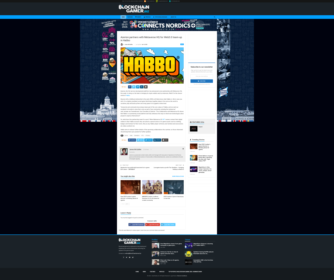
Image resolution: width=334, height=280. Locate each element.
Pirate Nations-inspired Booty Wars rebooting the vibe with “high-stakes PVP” (206, 158)
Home (137, 271)
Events (139, 17)
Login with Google (154, 224)
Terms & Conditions (182, 275)
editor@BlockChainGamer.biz (133, 253)
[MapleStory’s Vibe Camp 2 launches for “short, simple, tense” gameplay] (193, 169)
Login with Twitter (169, 224)
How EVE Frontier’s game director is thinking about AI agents (204, 147)
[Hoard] (193, 129)
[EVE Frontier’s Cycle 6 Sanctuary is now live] (174, 187)
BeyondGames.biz (175, 1)
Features (130, 17)
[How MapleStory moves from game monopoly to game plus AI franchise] (155, 245)
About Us (173, 17)
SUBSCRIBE (202, 81)
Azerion (126, 135)
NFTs (143, 135)
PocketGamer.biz (150, 1)
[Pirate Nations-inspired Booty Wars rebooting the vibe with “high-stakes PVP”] (193, 158)
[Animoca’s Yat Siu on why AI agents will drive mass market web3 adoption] (155, 254)
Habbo (128, 95)
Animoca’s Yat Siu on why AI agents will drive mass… (169, 252)
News (123, 17)
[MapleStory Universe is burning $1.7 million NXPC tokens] (188, 245)
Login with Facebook (137, 224)
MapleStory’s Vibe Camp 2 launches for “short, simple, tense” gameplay (205, 169)
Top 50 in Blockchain (161, 17)
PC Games (148, 135)
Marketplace (137, 135)
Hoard (200, 127)
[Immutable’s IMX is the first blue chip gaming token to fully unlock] (188, 262)
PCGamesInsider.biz (163, 1)
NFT (164, 119)
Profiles (148, 17)
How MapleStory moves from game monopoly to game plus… (171, 244)
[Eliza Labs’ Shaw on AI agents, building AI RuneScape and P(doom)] (155, 262)
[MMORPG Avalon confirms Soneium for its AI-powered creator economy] (152, 187)
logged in (130, 217)
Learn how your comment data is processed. (152, 230)
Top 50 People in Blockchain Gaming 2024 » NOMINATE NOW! (185, 271)
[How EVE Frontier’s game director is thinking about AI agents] (131, 187)
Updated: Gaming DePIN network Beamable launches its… (203, 252)
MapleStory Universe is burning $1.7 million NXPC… (203, 244)
